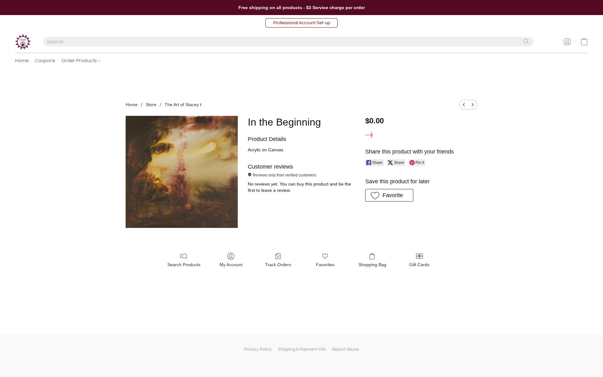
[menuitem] (463, 104)
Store (151, 104)
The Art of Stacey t (183, 104)
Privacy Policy (258, 349)
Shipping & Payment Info (302, 349)
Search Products (183, 264)
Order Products (80, 60)
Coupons (45, 60)
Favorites (325, 264)
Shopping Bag (372, 264)
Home (22, 60)
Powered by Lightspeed (302, 360)
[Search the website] (526, 41)
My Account (231, 264)
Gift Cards (419, 264)
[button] (301, 23)
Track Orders (278, 264)
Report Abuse (345, 349)
